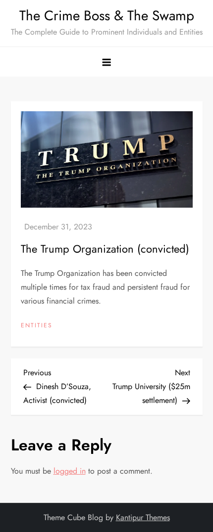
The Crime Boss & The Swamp (106, 15)
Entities (37, 326)
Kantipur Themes (143, 517)
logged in (69, 471)
